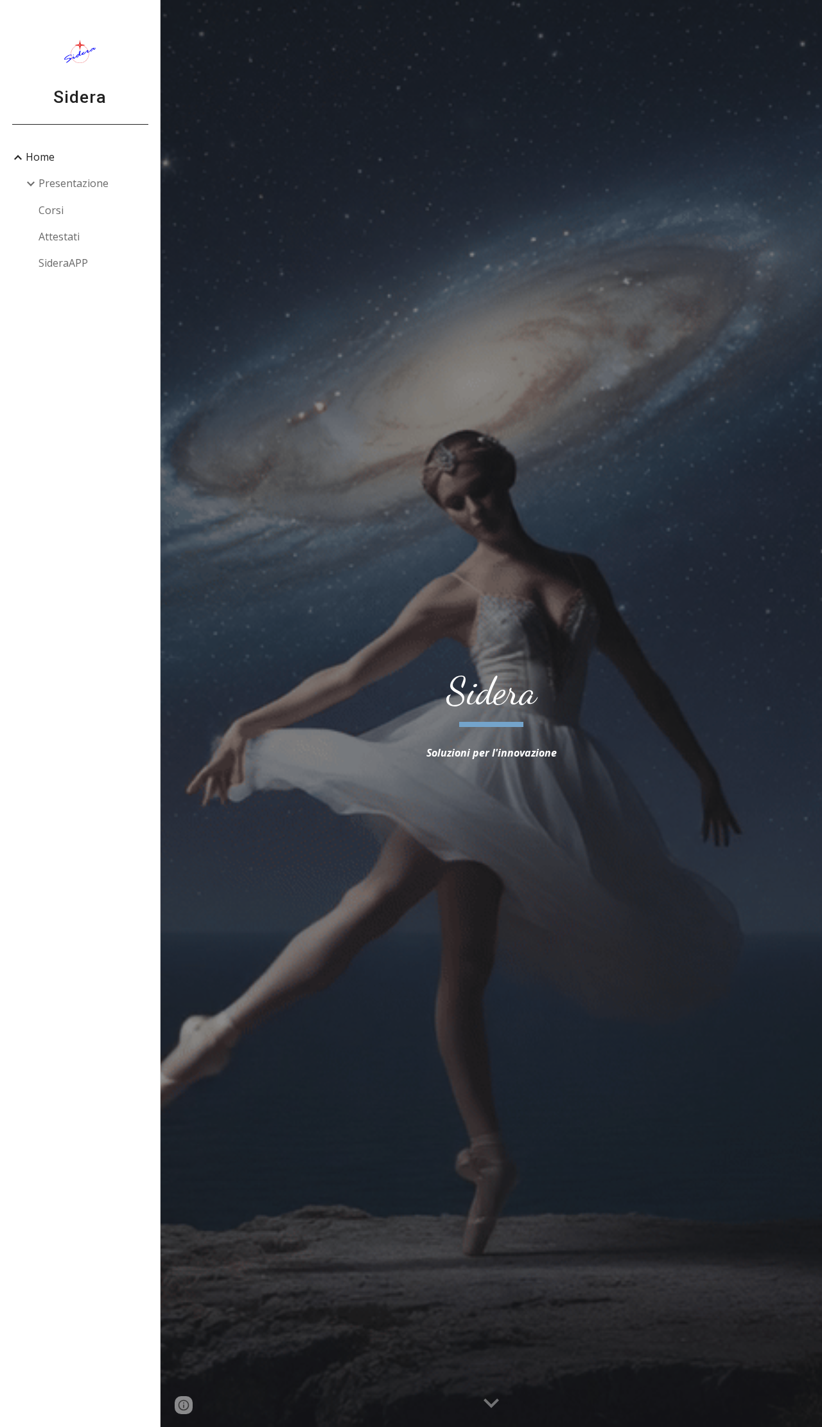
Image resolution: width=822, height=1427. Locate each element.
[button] (491, 1403)
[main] (491, 697)
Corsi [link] (51, 210)
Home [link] (40, 157)
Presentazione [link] (74, 183)
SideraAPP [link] (63, 263)
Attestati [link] (59, 236)
